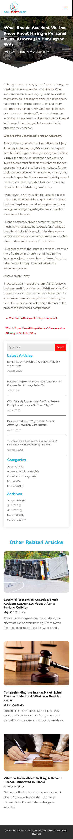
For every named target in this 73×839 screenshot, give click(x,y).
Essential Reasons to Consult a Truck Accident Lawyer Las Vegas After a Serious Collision (31, 604)
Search (60, 347)
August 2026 (14, 500)
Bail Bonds (13, 486)
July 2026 (12, 505)
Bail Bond (12, 481)
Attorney (12, 466)
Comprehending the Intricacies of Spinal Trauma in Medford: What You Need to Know (33, 696)
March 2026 (14, 515)
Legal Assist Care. (36, 830)
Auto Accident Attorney (20, 471)
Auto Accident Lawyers (20, 476)
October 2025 (15, 520)
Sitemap (36, 833)
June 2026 (13, 510)
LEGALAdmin (16, 52)
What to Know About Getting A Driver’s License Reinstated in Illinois (33, 780)
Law (46, 52)
